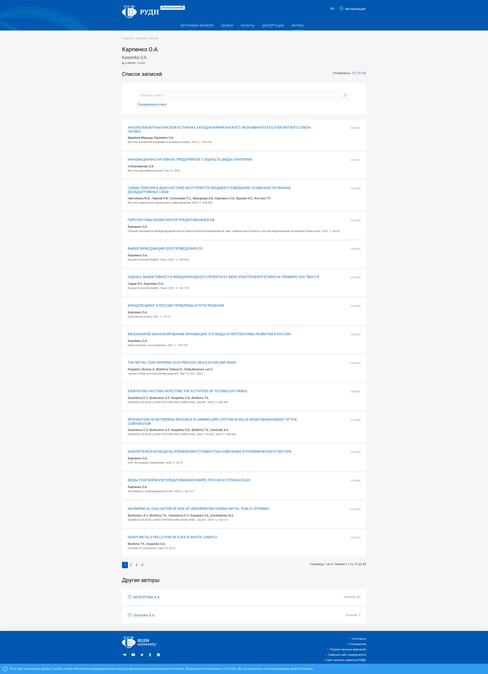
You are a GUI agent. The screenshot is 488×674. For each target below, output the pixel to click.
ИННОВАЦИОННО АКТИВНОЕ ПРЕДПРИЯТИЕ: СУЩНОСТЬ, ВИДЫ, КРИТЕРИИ (190, 159)
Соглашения (357, 644)
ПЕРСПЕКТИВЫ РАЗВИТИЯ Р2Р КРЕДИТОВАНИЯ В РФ (171, 220)
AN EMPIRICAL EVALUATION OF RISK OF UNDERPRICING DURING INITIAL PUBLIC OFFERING (198, 509)
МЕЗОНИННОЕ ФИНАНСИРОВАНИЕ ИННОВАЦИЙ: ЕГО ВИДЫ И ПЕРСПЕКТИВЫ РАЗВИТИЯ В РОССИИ (209, 334)
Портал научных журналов (348, 649)
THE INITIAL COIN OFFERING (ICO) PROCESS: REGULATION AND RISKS (182, 362)
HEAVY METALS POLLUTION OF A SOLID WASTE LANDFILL (173, 537)
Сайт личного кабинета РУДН (346, 660)
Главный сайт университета (347, 654)
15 (353, 73)
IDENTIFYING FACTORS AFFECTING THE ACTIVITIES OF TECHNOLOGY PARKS (187, 391)
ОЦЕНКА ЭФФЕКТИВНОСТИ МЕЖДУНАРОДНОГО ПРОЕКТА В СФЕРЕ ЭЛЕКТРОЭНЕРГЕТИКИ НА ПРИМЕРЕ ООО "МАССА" (224, 277)
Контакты (359, 638)
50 (364, 73)
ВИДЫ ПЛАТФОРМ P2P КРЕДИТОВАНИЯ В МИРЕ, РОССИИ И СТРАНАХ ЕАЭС (189, 480)
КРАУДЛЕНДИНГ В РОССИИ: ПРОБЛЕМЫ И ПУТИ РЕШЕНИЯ (176, 305)
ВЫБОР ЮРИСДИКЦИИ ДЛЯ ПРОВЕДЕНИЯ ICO (165, 248)
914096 (141, 63)
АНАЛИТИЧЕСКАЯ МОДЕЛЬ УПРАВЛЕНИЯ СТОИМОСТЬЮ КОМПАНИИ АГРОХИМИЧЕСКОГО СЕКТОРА (209, 451)
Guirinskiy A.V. (144, 615)
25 (359, 73)
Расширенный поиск (152, 104)
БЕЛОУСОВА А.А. (147, 597)
